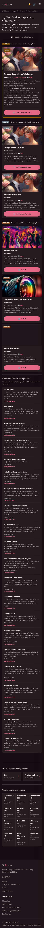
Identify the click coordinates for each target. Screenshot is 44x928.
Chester (22, 11)
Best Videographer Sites (11, 911)
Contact (5, 888)
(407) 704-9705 (11, 200)
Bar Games (6, 914)
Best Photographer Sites (11, 907)
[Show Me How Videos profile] (22, 59)
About (4, 881)
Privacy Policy (7, 891)
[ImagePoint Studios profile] (22, 135)
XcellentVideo (10, 250)
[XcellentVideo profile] (22, 237)
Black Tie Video (11, 348)
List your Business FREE (11, 885)
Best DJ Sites (7, 904)
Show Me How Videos (18, 74)
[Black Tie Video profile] (22, 335)
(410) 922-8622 (11, 354)
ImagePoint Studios (14, 148)
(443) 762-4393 (11, 256)
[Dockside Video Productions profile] (22, 286)
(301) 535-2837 (11, 153)
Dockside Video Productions (18, 299)
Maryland (15, 11)
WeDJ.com (5, 11)
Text (29, 78)
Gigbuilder (6, 901)
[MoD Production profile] (22, 182)
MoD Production (12, 194)
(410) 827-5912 (20, 78)
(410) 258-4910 (11, 305)
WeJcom (7, 4)
